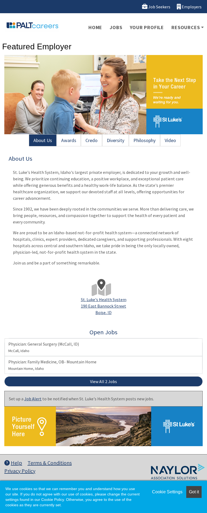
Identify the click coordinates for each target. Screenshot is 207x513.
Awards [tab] (68, 140)
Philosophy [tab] (144, 140)
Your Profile (147, 27)
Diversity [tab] (115, 140)
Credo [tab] (91, 140)
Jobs (116, 27)
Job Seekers (158, 6)
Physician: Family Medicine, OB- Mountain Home (52, 365)
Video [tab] (170, 140)
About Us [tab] (42, 140)
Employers (191, 6)
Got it (194, 492)
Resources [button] (185, 27)
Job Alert (33, 398)
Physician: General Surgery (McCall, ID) (43, 347)
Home (95, 27)
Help (16, 462)
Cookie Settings (167, 492)
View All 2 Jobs (103, 381)
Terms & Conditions (49, 462)
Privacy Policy (19, 470)
